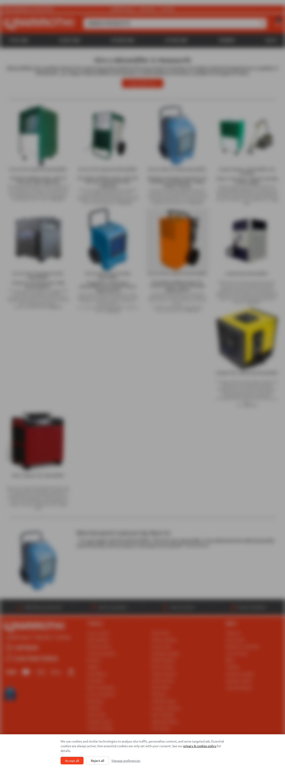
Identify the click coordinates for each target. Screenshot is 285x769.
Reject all (97, 761)
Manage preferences (126, 760)
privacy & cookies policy (199, 746)
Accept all (72, 761)
